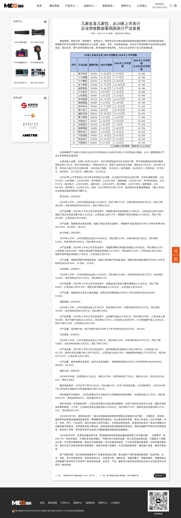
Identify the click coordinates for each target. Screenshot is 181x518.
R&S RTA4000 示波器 (22, 83)
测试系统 (54, 5)
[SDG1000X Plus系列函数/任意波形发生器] (38, 32)
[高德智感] (30, 105)
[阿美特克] (30, 135)
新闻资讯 (107, 5)
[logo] (14, 5)
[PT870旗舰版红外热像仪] (22, 53)
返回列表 (158, 475)
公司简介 (142, 5)
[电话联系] (176, 251)
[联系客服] (176, 259)
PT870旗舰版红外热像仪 (23, 63)
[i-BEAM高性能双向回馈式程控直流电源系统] (22, 32)
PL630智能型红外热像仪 (39, 63)
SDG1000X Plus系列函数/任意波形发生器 (45, 42)
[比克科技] (30, 125)
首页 (39, 5)
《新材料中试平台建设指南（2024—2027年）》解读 (81, 476)
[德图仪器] (30, 115)
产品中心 (70, 5)
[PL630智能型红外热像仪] (38, 53)
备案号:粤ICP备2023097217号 (53, 511)
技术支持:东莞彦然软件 (75, 511)
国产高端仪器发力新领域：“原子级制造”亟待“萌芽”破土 (127, 476)
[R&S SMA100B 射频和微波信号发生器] (38, 73)
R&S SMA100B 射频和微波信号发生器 (44, 83)
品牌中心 (89, 5)
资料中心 (126, 5)
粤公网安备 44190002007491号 (28, 511)
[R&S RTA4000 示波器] (22, 73)
